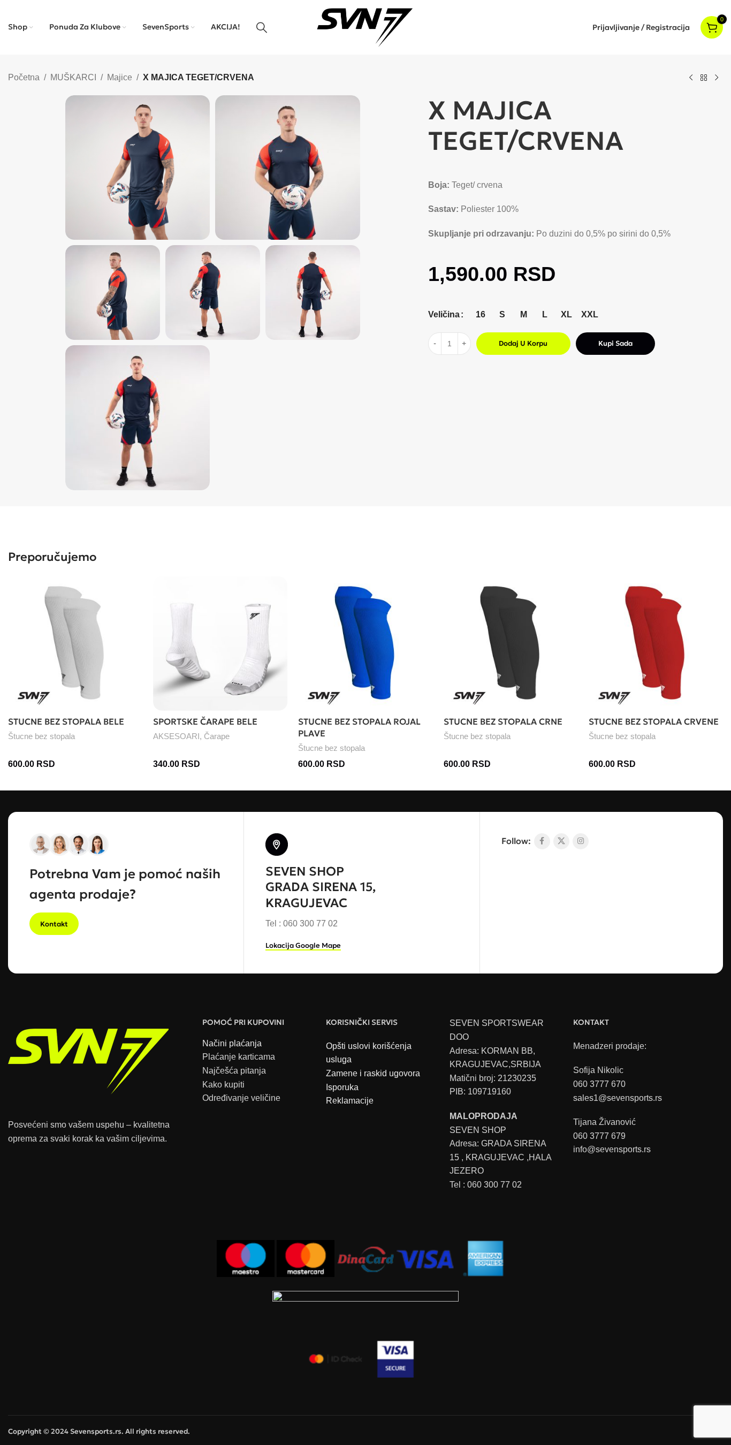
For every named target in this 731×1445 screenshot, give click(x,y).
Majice (119, 77)
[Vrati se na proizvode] (703, 78)
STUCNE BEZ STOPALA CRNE (503, 721)
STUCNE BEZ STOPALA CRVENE (654, 721)
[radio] (481, 314)
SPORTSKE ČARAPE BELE (205, 721)
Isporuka (342, 1087)
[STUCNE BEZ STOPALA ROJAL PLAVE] (365, 643)
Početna (24, 77)
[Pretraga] (261, 27)
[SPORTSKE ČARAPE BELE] (220, 643)
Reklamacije (350, 1100)
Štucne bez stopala (41, 736)
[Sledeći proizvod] (716, 78)
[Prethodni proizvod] (690, 78)
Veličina (444, 314)
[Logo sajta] (366, 26)
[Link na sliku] (88, 1056)
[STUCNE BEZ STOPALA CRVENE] (656, 643)
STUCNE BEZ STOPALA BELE (66, 721)
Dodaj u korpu (523, 343)
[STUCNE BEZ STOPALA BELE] (75, 643)
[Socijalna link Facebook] (542, 841)
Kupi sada (615, 343)
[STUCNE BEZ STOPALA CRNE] (511, 643)
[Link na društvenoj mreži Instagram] (581, 841)
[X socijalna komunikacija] (561, 841)
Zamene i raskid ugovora (373, 1073)
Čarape (217, 736)
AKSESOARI (176, 736)
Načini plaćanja (232, 1043)
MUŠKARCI (73, 77)
